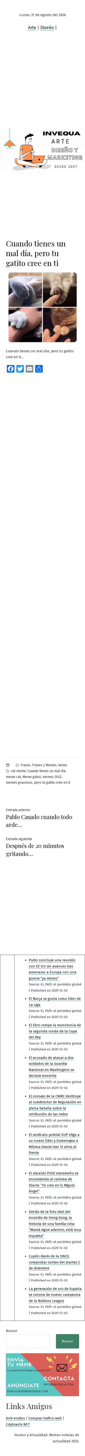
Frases (25, 765)
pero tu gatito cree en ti (52, 783)
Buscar (11, 1331)
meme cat (13, 777)
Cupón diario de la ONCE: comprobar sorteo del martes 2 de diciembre (54, 1262)
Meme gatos (31, 777)
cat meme (18, 771)
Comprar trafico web (45, 1418)
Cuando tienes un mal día (46, 771)
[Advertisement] (42, 83)
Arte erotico (15, 1418)
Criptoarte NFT (18, 1424)
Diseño (47, 27)
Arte (32, 27)
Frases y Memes (44, 765)
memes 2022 (51, 777)
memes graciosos (19, 783)
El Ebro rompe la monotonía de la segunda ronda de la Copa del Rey (55, 1031)
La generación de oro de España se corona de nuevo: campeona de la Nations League (55, 1295)
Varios (62, 765)
